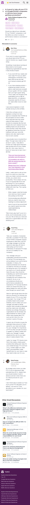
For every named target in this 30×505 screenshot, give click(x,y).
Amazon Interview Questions (8, 483)
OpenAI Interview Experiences (9, 493)
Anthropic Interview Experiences (9, 496)
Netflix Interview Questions (8, 487)
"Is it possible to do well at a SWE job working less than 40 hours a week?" (17, 161)
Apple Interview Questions (8, 485)
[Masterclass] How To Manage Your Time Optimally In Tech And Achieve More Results (17, 167)
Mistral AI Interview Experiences (9, 502)
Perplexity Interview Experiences (9, 498)
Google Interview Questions (8, 479)
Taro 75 (3, 477)
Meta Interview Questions (7, 481)
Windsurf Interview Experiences (9, 500)
